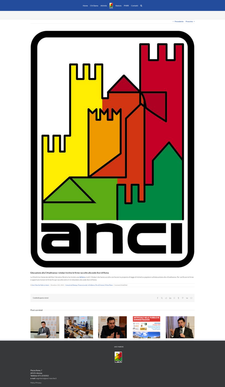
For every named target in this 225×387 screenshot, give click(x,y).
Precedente (179, 21)
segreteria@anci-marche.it (46, 378)
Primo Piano (109, 285)
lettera (82, 277)
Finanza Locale (82, 285)
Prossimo (189, 21)
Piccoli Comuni (100, 285)
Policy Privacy (35, 383)
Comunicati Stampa (71, 285)
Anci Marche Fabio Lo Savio (40, 285)
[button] (140, 5)
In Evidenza (91, 285)
